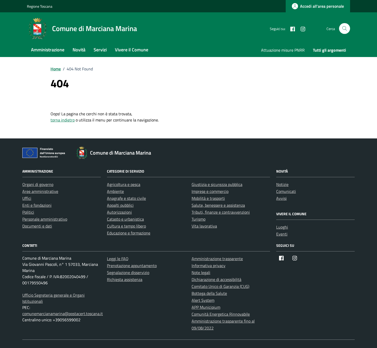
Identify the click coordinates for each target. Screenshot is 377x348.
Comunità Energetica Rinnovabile (221, 314)
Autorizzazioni (119, 212)
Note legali (201, 272)
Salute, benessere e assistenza (218, 205)
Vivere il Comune (131, 49)
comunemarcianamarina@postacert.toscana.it (62, 314)
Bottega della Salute (209, 293)
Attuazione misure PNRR (283, 50)
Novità (79, 49)
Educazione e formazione (128, 233)
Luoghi (282, 227)
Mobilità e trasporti (208, 198)
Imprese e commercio (210, 191)
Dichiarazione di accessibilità (216, 279)
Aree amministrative (40, 191)
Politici (28, 212)
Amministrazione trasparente (217, 259)
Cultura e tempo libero (126, 226)
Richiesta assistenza (124, 279)
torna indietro (63, 120)
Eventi (281, 234)
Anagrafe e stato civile (126, 198)
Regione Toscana (39, 6)
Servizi (100, 49)
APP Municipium (206, 307)
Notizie (282, 184)
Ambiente (115, 191)
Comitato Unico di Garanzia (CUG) (220, 286)
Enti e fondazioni (37, 205)
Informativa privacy (208, 265)
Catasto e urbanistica (125, 219)
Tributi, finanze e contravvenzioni (221, 212)
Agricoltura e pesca (123, 184)
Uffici (26, 198)
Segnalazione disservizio (128, 272)
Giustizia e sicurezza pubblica (217, 184)
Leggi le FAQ (117, 259)
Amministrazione (47, 49)
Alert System (203, 300)
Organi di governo (37, 184)
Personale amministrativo (44, 219)
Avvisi (281, 198)
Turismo (198, 219)
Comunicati (286, 191)
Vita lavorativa (204, 226)
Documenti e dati (37, 226)
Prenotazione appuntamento (132, 265)
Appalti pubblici (120, 205)
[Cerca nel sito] (344, 28)
